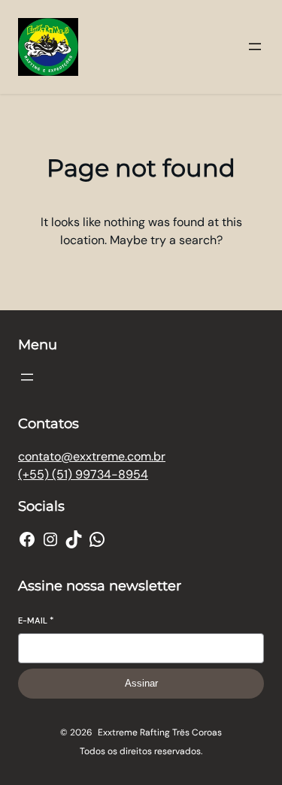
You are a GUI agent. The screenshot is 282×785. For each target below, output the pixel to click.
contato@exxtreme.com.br (91, 456)
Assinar (141, 683)
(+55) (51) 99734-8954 (83, 474)
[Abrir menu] (255, 47)
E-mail (35, 620)
